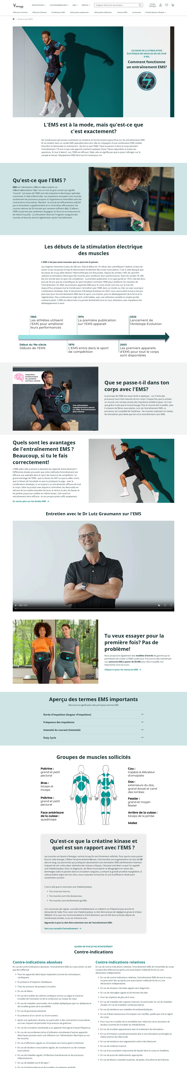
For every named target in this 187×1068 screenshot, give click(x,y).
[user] (160, 5)
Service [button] (85, 5)
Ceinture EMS (122, 12)
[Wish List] (166, 5)
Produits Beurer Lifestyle (154, 12)
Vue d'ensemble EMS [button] (58, 5)
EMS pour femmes (39, 12)
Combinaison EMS (58, 12)
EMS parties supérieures (79, 12)
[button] (152, 5)
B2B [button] (74, 5)
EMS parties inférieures (103, 12)
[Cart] (172, 5)
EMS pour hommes (20, 12)
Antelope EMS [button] (38, 5)
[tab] (93, 714)
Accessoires (136, 12)
